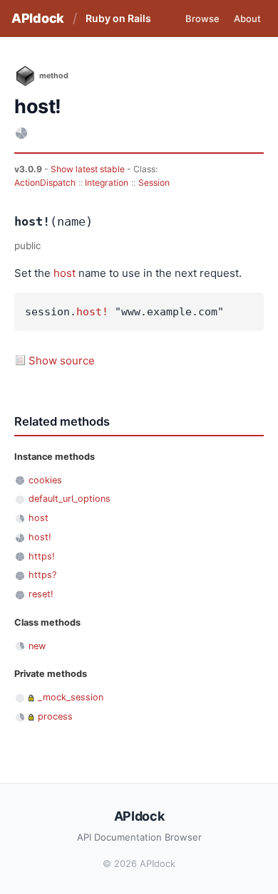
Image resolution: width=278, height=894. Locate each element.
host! (92, 311)
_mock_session (70, 697)
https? (42, 574)
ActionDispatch (45, 182)
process (55, 716)
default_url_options (69, 498)
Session (154, 182)
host (64, 273)
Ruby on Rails (118, 18)
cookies (45, 480)
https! (42, 556)
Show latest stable (89, 169)
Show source (62, 360)
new (37, 646)
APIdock (37, 18)
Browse (202, 18)
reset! (41, 594)
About (247, 18)
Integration (106, 182)
